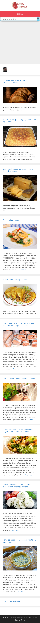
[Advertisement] (20, 43)
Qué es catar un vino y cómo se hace (19, 379)
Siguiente (17, 601)
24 (11, 601)
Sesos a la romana (11, 220)
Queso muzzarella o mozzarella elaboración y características (16, 485)
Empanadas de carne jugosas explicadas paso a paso (15, 81)
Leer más (23, 270)
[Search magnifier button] (38, 19)
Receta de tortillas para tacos (15, 279)
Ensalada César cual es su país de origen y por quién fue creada (18, 430)
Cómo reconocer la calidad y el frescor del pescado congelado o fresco (20, 324)
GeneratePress (20, 620)
